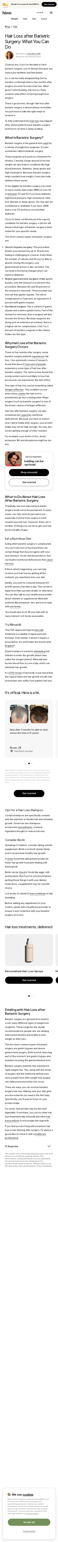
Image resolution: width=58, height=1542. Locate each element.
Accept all (29, 1522)
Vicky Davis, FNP (34, 54)
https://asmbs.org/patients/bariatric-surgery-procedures (29, 1182)
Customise (29, 1531)
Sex (34, 18)
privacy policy (32, 1513)
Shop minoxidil (29, 472)
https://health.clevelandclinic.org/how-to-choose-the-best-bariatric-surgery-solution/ (31, 1202)
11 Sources (11, 1146)
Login (40, 13)
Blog (7, 26)
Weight (14, 18)
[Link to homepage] (17, 12)
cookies (28, 1494)
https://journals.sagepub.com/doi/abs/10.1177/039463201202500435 (31, 1349)
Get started (49, 4)
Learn (44, 18)
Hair (25, 18)
